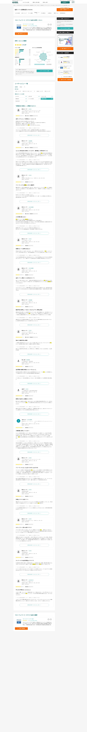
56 (29, 49)
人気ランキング (24, 13)
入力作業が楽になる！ (21, 216)
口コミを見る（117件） (33, 25)
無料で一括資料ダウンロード (65, 9)
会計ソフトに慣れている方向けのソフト (25, 278)
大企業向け (50, 13)
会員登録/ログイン (73, 2)
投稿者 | (38, 91)
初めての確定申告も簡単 (21, 340)
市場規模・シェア (36, 13)
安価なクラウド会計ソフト (22, 499)
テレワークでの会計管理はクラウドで (25, 560)
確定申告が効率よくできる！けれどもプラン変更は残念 (29, 309)
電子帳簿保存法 (62, 13)
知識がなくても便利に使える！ (23, 248)
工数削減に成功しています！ (23, 430)
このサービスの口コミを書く (45, 70)
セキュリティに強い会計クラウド (24, 527)
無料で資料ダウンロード (66, 48)
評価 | (46, 91)
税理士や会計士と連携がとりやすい (24, 398)
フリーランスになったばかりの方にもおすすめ (27, 467)
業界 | (17, 91)
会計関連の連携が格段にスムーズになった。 (26, 369)
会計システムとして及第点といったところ (26, 118)
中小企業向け (43, 13)
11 (29, 52)
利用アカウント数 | (26, 91)
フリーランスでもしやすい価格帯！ (25, 185)
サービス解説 (30, 13)
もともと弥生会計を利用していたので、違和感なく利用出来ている (32, 150)
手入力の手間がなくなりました (23, 589)
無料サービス (56, 13)
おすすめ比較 (17, 13)
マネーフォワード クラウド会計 (28, 24)
